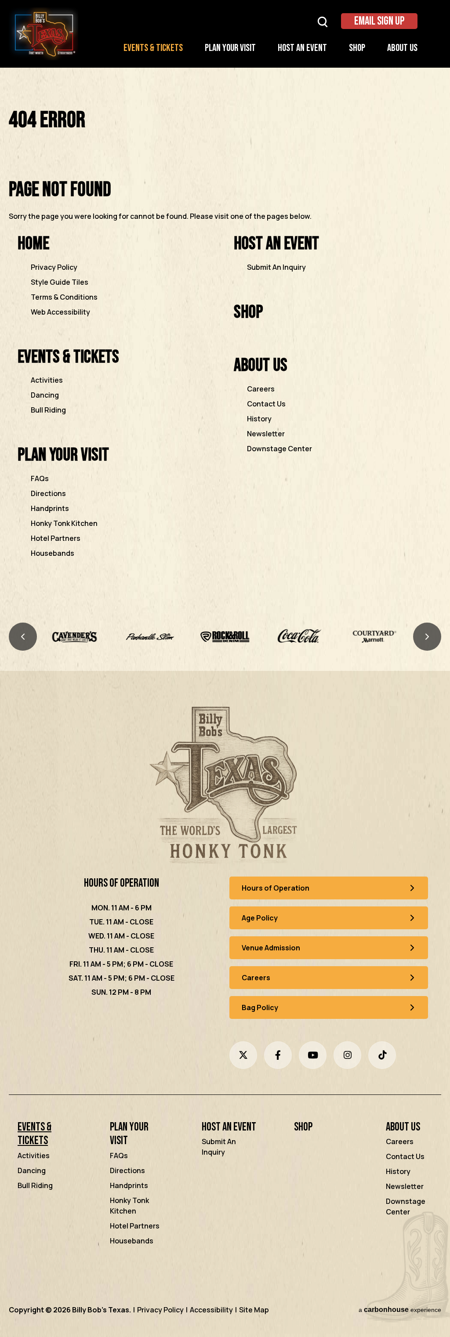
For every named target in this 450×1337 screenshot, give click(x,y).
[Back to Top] (436, 1309)
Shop (357, 48)
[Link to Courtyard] (300, 636)
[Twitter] (243, 1055)
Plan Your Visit (230, 48)
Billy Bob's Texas (43, 33)
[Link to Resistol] (375, 636)
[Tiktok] (382, 1055)
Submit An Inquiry (276, 267)
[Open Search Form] (322, 21)
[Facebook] (278, 1055)
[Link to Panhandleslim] (75, 637)
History (259, 419)
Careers (261, 389)
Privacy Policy (54, 267)
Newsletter (266, 433)
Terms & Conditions (64, 297)
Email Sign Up (379, 21)
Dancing (45, 395)
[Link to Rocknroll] (150, 637)
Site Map (254, 1310)
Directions (48, 493)
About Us (402, 48)
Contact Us (266, 404)
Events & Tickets (153, 48)
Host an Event (302, 48)
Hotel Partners (55, 538)
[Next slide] (427, 637)
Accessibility (211, 1310)
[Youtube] (313, 1055)
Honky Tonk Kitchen (64, 523)
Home (33, 243)
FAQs (40, 478)
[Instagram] (347, 1055)
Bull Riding (48, 410)
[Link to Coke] (225, 636)
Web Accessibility (60, 312)
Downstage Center (279, 448)
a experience (400, 1309)
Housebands (52, 553)
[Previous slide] (23, 637)
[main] (225, 345)
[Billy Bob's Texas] (225, 787)
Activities (47, 380)
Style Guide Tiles (59, 282)
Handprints (50, 508)
